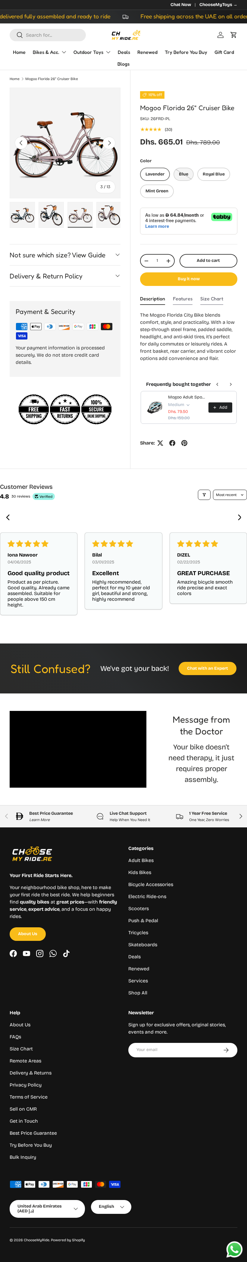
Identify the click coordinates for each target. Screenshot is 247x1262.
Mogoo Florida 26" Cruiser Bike (51, 79)
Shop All (137, 993)
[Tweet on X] (160, 443)
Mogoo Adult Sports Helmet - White (186, 397)
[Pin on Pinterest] (184, 443)
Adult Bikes (141, 860)
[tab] (152, 300)
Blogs (123, 64)
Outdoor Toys (88, 52)
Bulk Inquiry (23, 1157)
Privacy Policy (26, 1085)
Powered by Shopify (68, 1240)
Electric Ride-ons (147, 896)
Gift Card (224, 52)
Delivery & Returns (31, 1073)
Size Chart (21, 1049)
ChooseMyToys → (218, 4)
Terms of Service (29, 1097)
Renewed (147, 52)
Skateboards (142, 944)
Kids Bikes (139, 872)
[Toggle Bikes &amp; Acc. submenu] (63, 52)
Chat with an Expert (207, 668)
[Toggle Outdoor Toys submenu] (108, 52)
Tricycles (138, 932)
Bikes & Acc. (46, 52)
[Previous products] (217, 384)
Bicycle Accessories (150, 884)
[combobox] (48, 35)
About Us (27, 933)
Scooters (138, 908)
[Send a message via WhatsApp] (234, 1249)
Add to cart (208, 260)
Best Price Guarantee (33, 1133)
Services (138, 981)
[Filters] (204, 495)
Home (19, 52)
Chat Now (180, 4)
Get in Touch (24, 1121)
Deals (124, 52)
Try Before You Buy (186, 52)
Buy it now (189, 278)
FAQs (15, 1037)
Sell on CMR (23, 1109)
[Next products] (230, 384)
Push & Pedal (143, 920)
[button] (233, 35)
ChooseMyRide (36, 1240)
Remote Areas (25, 1061)
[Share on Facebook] (172, 443)
